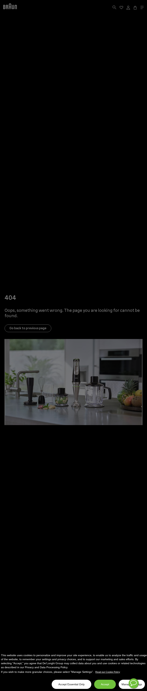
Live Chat (133, 683)
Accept (105, 684)
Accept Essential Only (71, 684)
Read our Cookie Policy (107, 672)
